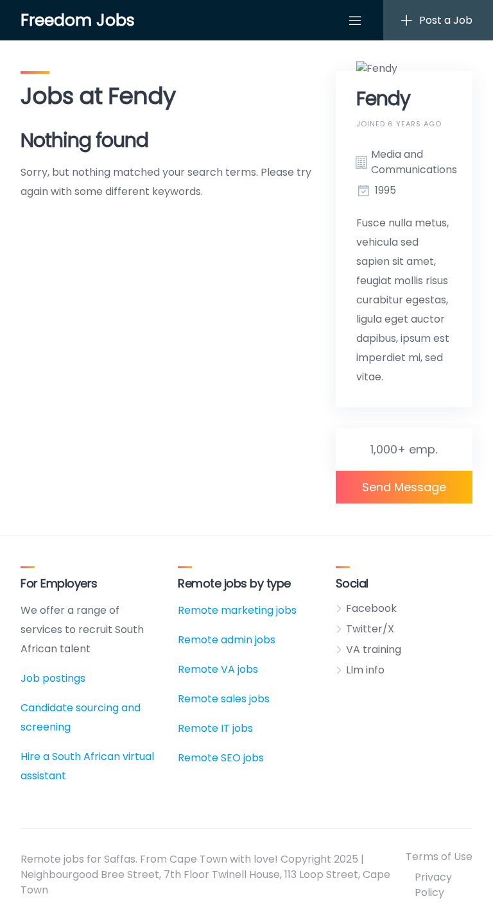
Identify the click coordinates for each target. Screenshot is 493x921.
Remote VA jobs (218, 669)
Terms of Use (439, 856)
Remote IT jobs (215, 728)
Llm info (365, 670)
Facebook (371, 608)
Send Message (404, 487)
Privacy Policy (433, 885)
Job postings (53, 678)
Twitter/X (370, 628)
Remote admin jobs (226, 639)
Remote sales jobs (224, 698)
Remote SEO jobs (221, 757)
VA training (373, 649)
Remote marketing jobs (237, 610)
